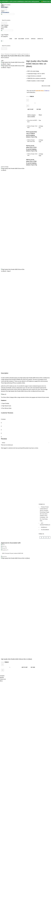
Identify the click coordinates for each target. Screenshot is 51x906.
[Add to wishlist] (6, 673)
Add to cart (30, 109)
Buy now (33, 667)
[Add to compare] (2, 673)
